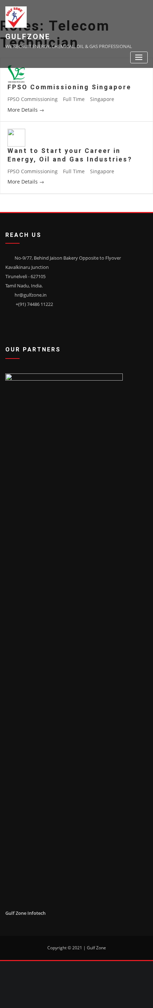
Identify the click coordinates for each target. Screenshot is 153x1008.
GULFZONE (28, 36)
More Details (23, 109)
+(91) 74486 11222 (34, 304)
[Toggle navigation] (139, 57)
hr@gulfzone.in (31, 295)
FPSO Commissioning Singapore (69, 87)
